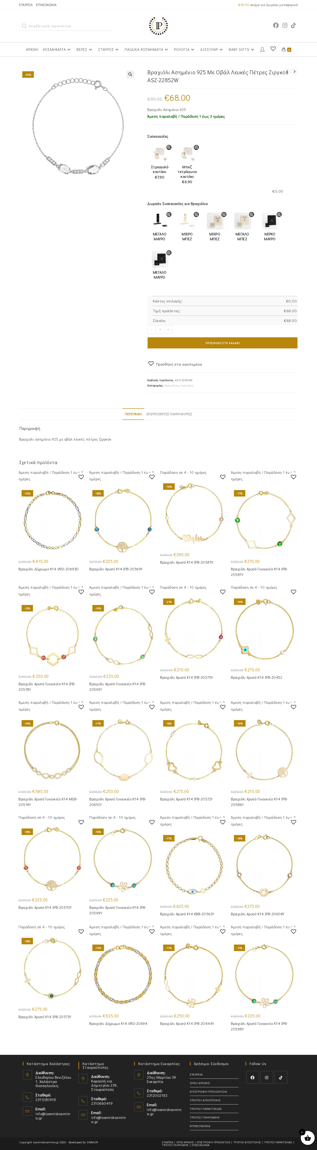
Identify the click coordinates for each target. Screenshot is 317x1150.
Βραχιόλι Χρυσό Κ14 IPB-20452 (256, 677)
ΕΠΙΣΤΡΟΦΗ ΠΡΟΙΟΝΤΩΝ (208, 1091)
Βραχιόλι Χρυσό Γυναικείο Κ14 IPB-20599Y (117, 910)
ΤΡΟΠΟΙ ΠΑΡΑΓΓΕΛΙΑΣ (206, 1109)
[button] (130, 74)
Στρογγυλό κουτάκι (159, 172)
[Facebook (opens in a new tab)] (276, 25)
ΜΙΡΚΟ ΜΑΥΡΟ (270, 236)
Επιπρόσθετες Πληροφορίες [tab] (169, 414)
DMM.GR (92, 1142)
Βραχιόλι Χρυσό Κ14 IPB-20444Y (187, 1023)
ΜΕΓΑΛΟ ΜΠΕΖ (242, 236)
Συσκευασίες (157, 136)
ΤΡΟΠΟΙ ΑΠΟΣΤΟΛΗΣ (205, 1100)
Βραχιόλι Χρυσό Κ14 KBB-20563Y (187, 913)
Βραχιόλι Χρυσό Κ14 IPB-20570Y (45, 907)
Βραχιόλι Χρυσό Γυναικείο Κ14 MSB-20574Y (48, 801)
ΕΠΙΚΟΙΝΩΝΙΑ (46, 5)
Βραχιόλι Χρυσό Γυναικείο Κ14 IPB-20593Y (117, 686)
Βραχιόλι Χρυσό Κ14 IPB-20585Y (186, 562)
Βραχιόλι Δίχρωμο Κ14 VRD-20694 (118, 1023)
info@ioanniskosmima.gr (53, 1115)
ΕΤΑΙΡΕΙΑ (25, 5)
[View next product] (294, 71)
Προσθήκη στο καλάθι (223, 343)
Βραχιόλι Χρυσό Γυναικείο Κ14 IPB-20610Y (117, 801)
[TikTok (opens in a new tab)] (293, 25)
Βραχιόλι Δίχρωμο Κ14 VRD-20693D (49, 568)
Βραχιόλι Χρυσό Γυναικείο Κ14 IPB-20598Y (259, 1026)
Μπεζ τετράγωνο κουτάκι (187, 174)
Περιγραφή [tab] (133, 414)
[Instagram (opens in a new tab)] (285, 25)
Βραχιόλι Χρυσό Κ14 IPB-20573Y (45, 1016)
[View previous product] (287, 71)
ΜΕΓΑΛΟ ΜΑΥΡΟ (160, 236)
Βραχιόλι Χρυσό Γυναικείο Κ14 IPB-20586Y (259, 801)
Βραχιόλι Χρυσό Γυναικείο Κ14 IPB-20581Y (259, 571)
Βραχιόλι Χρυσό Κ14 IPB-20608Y (258, 913)
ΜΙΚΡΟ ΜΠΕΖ (187, 236)
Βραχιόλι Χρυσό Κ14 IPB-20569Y (116, 568)
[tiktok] (281, 1077)
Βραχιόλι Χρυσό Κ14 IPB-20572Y (186, 798)
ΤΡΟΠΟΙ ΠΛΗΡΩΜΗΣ (205, 1117)
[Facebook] (252, 1077)
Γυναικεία (187, 385)
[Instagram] (266, 1077)
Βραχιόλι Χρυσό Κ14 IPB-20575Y (186, 677)
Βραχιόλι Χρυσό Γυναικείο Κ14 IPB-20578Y (47, 686)
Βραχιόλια (171, 385)
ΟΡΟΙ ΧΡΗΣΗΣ (200, 1083)
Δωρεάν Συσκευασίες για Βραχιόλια (177, 203)
